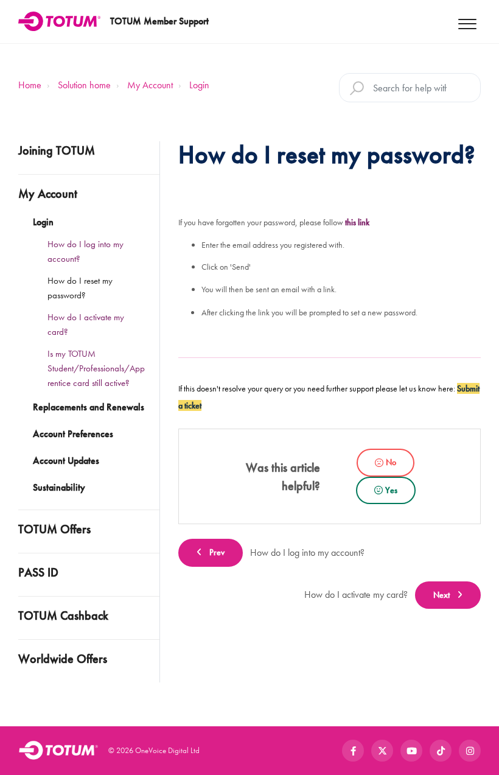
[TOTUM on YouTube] (411, 751)
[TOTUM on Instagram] (470, 751)
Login (199, 85)
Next (441, 594)
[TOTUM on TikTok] (441, 751)
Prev (217, 552)
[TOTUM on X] (382, 751)
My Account (150, 85)
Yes (391, 490)
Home (29, 85)
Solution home (84, 85)
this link (357, 222)
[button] (467, 21)
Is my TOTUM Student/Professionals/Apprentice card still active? (96, 368)
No (391, 462)
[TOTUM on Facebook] (353, 751)
